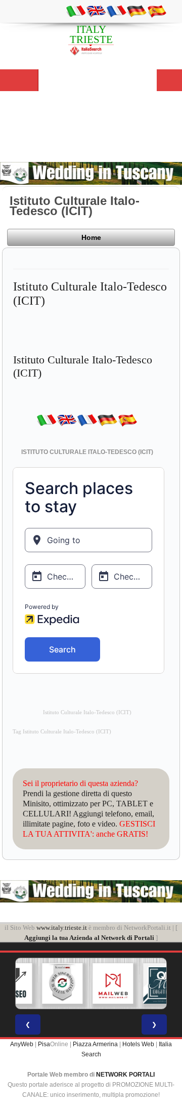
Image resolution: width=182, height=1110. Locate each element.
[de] (136, 11)
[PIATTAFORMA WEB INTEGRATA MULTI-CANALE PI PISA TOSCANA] (51, 983)
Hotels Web (138, 1044)
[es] (157, 11)
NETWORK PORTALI (125, 1074)
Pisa (44, 1044)
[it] (76, 11)
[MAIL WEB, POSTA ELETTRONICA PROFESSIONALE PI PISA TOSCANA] (101, 983)
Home (91, 237)
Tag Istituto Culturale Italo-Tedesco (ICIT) (62, 731)
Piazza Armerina (95, 1044)
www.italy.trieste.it (61, 927)
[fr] (116, 11)
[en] (96, 11)
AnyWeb (21, 1044)
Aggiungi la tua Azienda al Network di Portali (89, 937)
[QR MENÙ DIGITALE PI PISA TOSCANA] (152, 983)
